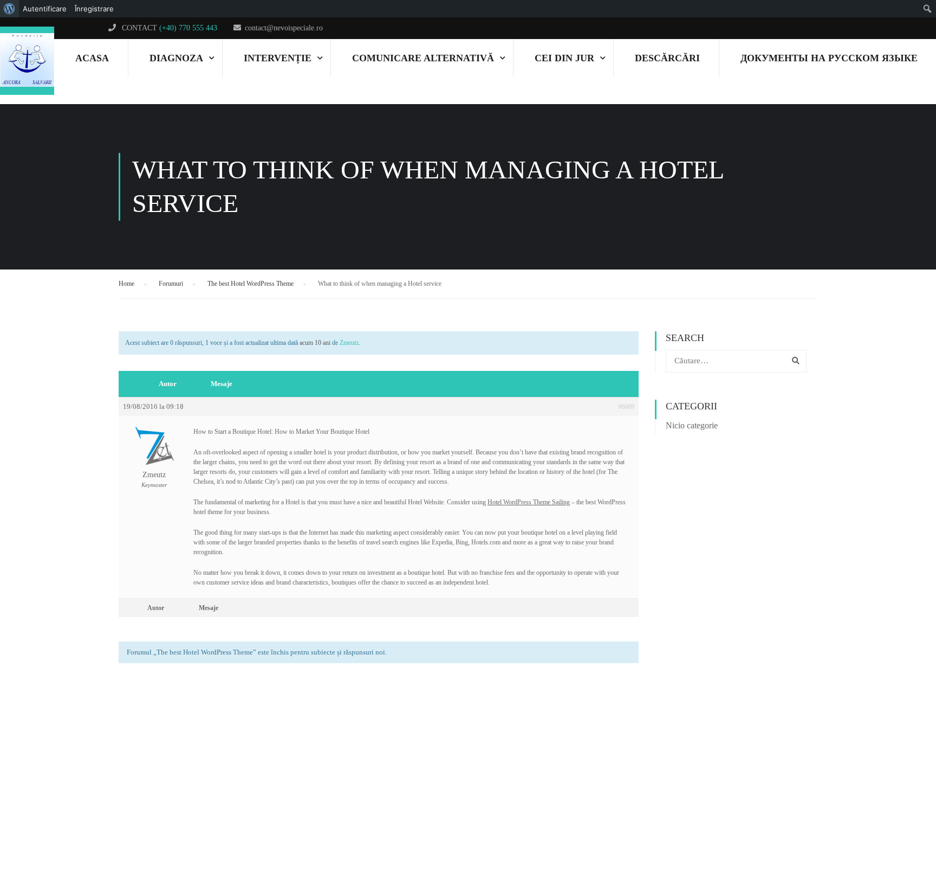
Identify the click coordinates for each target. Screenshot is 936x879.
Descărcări (667, 58)
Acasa (92, 58)
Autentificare (45, 8)
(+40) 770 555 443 (188, 28)
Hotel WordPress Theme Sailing (528, 502)
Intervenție (277, 58)
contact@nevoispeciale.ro (284, 28)
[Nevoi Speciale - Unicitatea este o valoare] (27, 61)
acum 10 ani (315, 343)
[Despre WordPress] (9, 8)
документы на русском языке (829, 58)
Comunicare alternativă (423, 58)
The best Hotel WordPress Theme (250, 283)
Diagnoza (176, 58)
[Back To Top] (890, 827)
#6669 (626, 406)
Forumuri (171, 283)
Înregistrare (94, 8)
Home (126, 283)
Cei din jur (564, 58)
